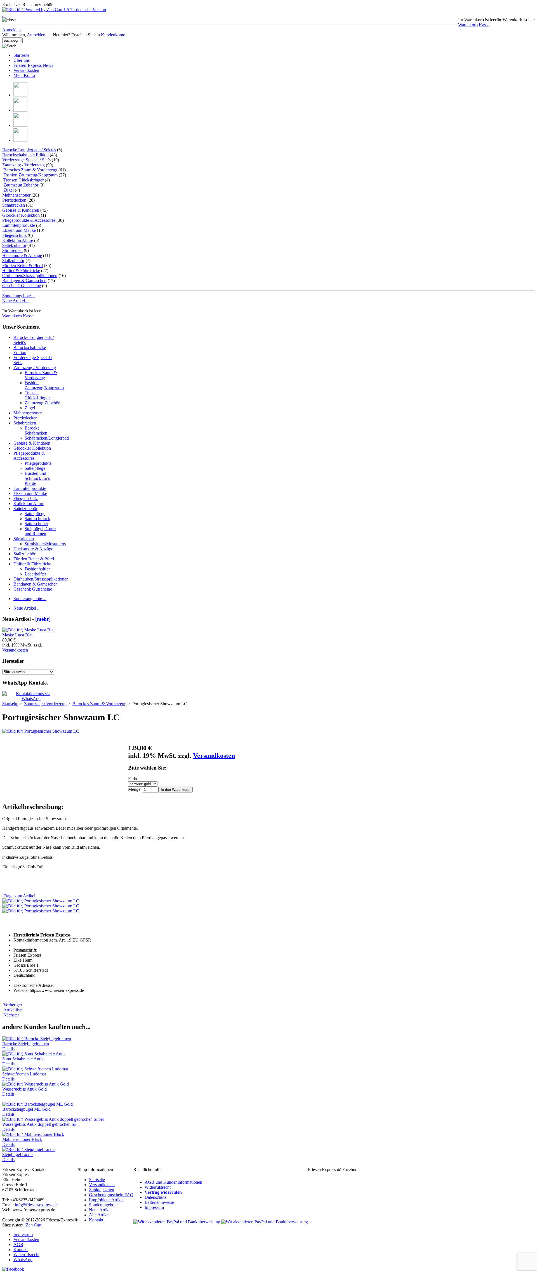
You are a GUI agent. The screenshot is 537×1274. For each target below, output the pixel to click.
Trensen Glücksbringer (23, 180)
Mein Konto (24, 75)
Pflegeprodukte (38, 463)
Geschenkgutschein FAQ (111, 1194)
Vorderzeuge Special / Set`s (26, 159)
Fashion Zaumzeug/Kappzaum (30, 175)
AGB (18, 1244)
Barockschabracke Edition (25, 154)
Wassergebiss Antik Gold (24, 1089)
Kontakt (96, 1220)
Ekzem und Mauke (19, 230)
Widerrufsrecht (158, 1187)
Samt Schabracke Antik (23, 1058)
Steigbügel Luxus (17, 1154)
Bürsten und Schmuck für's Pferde (37, 478)
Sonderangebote (103, 1204)
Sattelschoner (36, 523)
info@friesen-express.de (36, 1204)
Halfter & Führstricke (21, 270)
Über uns (21, 60)
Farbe (133, 778)
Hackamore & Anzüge (22, 255)
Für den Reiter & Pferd (22, 265)
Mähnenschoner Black (22, 1139)
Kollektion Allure (17, 240)
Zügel (8, 190)
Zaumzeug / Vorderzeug (34, 367)
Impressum (154, 1207)
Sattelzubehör (14, 245)
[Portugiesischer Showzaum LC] (40, 731)
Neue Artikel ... (15, 300)
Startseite (21, 55)
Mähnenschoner (16, 195)
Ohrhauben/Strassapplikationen (29, 275)
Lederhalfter (35, 574)
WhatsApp (22, 1259)
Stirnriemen (12, 250)
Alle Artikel (99, 1214)
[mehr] (43, 619)
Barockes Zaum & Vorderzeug (41, 375)
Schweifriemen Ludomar (24, 1074)
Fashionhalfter (37, 569)
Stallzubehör (13, 260)
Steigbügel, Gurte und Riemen (40, 531)
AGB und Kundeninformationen (173, 1182)
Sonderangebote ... (18, 295)
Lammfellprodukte (18, 225)
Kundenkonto (113, 34)
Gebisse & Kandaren (20, 210)
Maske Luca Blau (18, 635)
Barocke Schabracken (36, 430)
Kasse (484, 24)
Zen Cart (33, 1225)
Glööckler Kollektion (21, 215)
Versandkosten (26, 70)
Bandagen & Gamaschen (24, 280)
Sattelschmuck (37, 518)
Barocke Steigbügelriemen (25, 1043)
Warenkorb (468, 24)
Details (8, 1048)
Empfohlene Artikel (106, 1199)
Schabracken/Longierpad (47, 438)
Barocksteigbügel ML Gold (26, 1109)
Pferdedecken (14, 200)
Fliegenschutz (14, 235)
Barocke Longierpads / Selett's (29, 149)
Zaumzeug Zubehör (20, 185)
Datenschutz (155, 1197)
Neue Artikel (100, 1209)
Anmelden (11, 29)
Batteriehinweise (159, 1202)
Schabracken (13, 205)
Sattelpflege (35, 468)
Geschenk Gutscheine (21, 285)
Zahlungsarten (101, 1189)
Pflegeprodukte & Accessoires (28, 220)
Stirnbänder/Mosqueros (45, 543)
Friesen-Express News (33, 65)
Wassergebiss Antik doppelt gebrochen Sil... (41, 1124)
